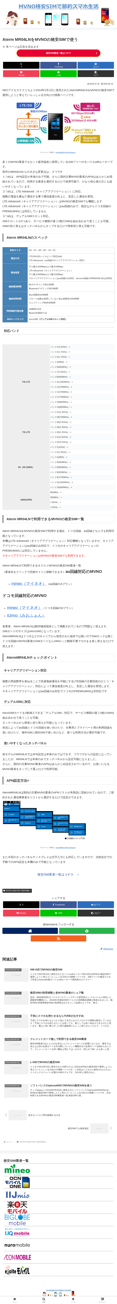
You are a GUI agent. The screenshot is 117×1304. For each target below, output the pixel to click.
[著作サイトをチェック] (30, 931)
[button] (96, 73)
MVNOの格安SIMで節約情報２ (18, 891)
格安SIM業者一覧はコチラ (58, 53)
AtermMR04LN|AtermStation (65, 152)
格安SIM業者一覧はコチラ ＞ (58, 874)
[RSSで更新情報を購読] (58, 938)
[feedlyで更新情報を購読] (87, 931)
